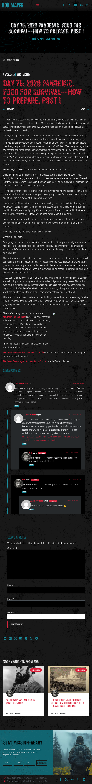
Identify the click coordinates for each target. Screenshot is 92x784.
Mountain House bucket (14, 316)
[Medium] (87, 5)
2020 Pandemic (53, 39)
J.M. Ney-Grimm (21, 383)
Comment (13, 548)
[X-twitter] (69, 5)
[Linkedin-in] (81, 5)
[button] (38, 5)
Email (10, 599)
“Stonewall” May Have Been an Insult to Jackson (20, 702)
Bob (30, 453)
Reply (16, 405)
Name (11, 585)
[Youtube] (75, 5)
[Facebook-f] (63, 5)
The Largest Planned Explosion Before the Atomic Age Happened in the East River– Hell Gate (67, 703)
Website (11, 613)
